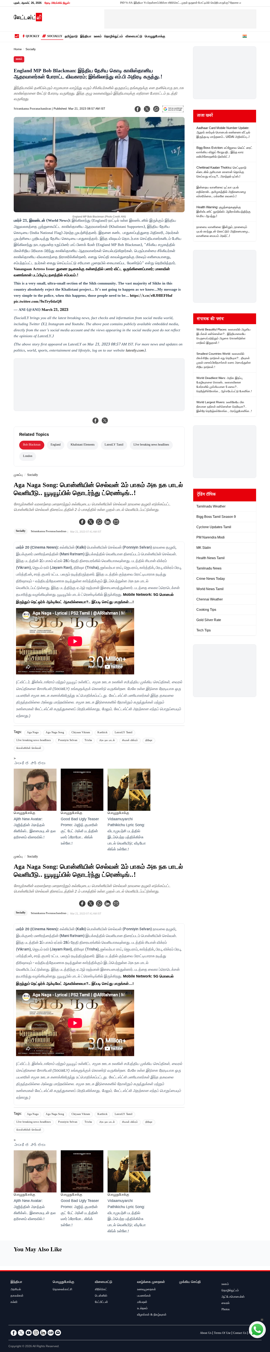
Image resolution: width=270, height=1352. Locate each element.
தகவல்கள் (17, 1296)
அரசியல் (16, 1290)
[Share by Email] (116, 522)
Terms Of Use (222, 1333)
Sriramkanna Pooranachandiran (32, 109)
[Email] (58, 1332)
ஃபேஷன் (142, 1302)
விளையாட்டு (134, 36)
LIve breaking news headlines (151, 445)
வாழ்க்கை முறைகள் (151, 1282)
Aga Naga (32, 733)
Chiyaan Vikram (81, 733)
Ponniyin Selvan (67, 741)
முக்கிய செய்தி (190, 1282)
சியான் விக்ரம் (130, 741)
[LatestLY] (28, 20)
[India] (245, 37)
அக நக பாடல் (107, 741)
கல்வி (14, 1302)
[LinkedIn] (43, 1332)
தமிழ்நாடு (71, 36)
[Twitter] (91, 522)
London (27, 456)
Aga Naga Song (55, 733)
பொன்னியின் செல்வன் (28, 748)
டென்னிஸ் (101, 1296)
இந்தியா (85, 36)
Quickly (32, 36)
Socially (54, 36)
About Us (205, 1333)
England (56, 445)
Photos (225, 1310)
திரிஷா (149, 741)
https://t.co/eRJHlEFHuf (151, 296)
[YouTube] (28, 1332)
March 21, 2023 (55, 310)
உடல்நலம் (142, 1308)
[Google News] (50, 1332)
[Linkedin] (107, 522)
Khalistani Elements (82, 445)
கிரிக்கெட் (101, 1290)
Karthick (102, 733)
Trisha (88, 741)
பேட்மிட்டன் (101, 1302)
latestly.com (135, 351)
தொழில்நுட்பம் (113, 36)
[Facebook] (82, 522)
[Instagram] (36, 1332)
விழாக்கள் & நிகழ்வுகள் (151, 1315)
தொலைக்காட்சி (62, 1290)
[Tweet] (105, 420)
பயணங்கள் (144, 1296)
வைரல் (225, 1303)
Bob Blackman (31, 445)
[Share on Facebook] (95, 420)
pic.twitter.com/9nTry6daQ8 (38, 302)
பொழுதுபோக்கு (155, 36)
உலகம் (98, 36)
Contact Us (239, 1333)
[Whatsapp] (99, 522)
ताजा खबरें (205, 116)
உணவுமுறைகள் (146, 1290)
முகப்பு (18, 475)
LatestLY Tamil (114, 445)
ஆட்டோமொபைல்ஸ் (232, 1297)
